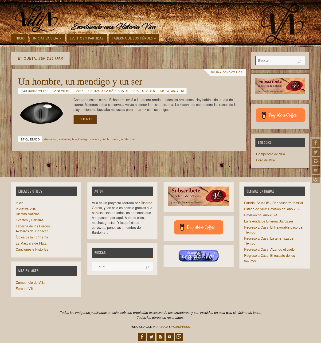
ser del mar (128, 139)
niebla (106, 139)
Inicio (19, 202)
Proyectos (166, 91)
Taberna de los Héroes (33, 226)
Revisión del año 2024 (260, 215)
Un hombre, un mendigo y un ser (80, 81)
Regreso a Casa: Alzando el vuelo (269, 249)
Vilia (180, 91)
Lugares (148, 91)
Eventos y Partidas (29, 220)
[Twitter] (316, 152)
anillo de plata (68, 139)
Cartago (95, 91)
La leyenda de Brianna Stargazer (268, 221)
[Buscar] (299, 61)
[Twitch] (316, 179)
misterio (95, 139)
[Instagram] (316, 161)
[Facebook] (316, 143)
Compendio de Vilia (270, 154)
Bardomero (38, 91)
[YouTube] (316, 170)
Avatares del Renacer (32, 231)
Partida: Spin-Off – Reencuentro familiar (273, 202)
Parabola (160, 326)
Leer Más (85, 119)
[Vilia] (36, 18)
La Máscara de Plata (121, 91)
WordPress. (181, 326)
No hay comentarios (227, 72)
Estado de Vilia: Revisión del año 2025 (272, 209)
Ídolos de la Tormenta (32, 237)
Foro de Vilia (265, 160)
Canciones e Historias (32, 249)
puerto (115, 139)
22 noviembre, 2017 (68, 91)
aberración (50, 139)
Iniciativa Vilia (26, 209)
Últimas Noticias (27, 213)
